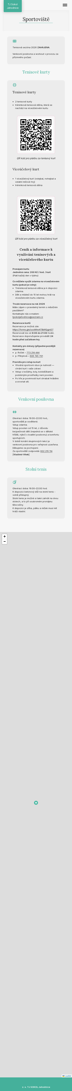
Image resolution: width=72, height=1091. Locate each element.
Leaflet (67, 1075)
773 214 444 (33, 352)
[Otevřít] (65, 5)
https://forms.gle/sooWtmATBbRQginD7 (33, 329)
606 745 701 (36, 356)
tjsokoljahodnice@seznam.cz (28, 317)
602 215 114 (46, 451)
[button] (36, 803)
